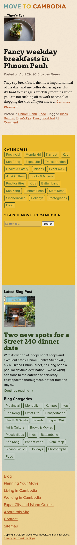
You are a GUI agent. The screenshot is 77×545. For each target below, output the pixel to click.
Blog (8, 476)
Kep (65, 155)
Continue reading (18, 391)
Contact (11, 519)
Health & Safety (17, 169)
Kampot (51, 155)
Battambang (50, 184)
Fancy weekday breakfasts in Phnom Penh (30, 58)
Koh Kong (13, 191)
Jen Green (52, 74)
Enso (36, 118)
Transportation (55, 162)
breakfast (48, 118)
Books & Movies (41, 176)
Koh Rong (13, 162)
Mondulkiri (33, 155)
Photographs (58, 198)
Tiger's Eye (23, 118)
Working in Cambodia (22, 497)
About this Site (16, 512)
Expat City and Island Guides (29, 505)
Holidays (37, 198)
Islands (39, 169)
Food (42, 114)
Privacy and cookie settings (19, 538)
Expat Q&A (57, 169)
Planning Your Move (21, 483)
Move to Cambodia (35, 6)
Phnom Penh (27, 114)
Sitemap (11, 526)
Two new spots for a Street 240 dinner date (36, 341)
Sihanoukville (15, 198)
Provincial (13, 155)
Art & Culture (15, 176)
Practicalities (15, 184)
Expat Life (33, 162)
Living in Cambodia (20, 490)
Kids (33, 184)
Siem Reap (56, 191)
